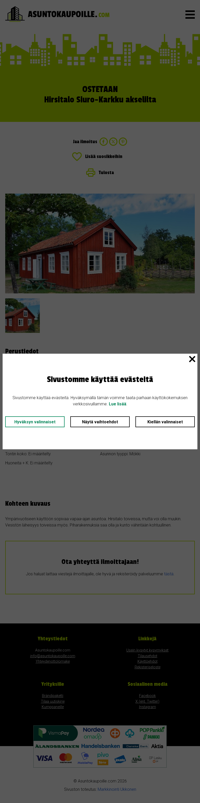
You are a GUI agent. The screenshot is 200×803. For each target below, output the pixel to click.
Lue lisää (117, 404)
